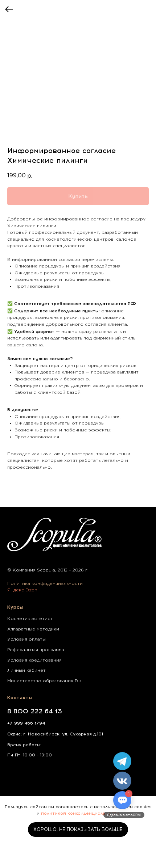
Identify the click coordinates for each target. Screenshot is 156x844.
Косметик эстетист (30, 619)
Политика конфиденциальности (45, 584)
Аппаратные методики (33, 629)
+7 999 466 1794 (26, 723)
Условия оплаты (26, 639)
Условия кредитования (34, 660)
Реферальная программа (35, 650)
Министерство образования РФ (44, 681)
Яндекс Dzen (22, 590)
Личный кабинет (26, 670)
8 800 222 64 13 (34, 711)
